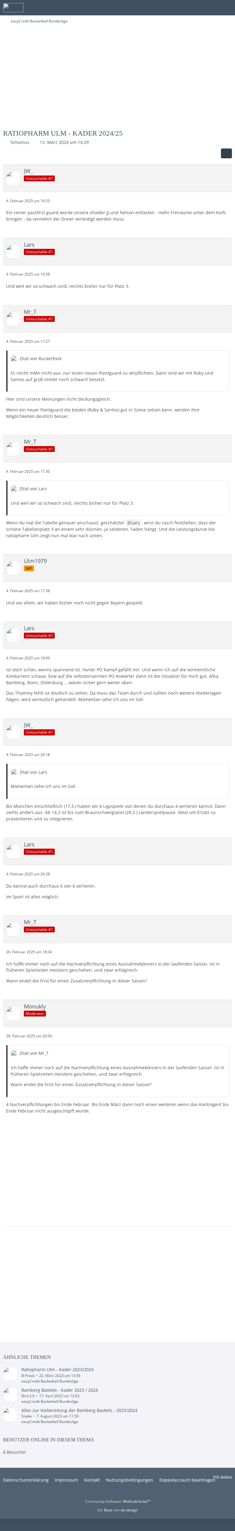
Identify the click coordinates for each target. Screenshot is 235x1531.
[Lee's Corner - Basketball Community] (13, 8)
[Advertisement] (117, 79)
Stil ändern (222, 1477)
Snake (26, 1416)
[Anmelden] (212, 7)
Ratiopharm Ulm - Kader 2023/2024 (57, 1369)
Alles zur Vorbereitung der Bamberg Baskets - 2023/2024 (79, 1410)
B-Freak (28, 1375)
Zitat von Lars (33, 489)
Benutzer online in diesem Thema (48, 1439)
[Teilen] (226, 153)
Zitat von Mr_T (34, 1053)
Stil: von (117, 1510)
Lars (135, 523)
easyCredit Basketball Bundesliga (49, 1381)
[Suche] (196, 8)
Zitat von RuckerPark (41, 358)
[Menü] (227, 8)
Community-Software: (117, 1501)
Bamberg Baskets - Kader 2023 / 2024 (59, 1390)
